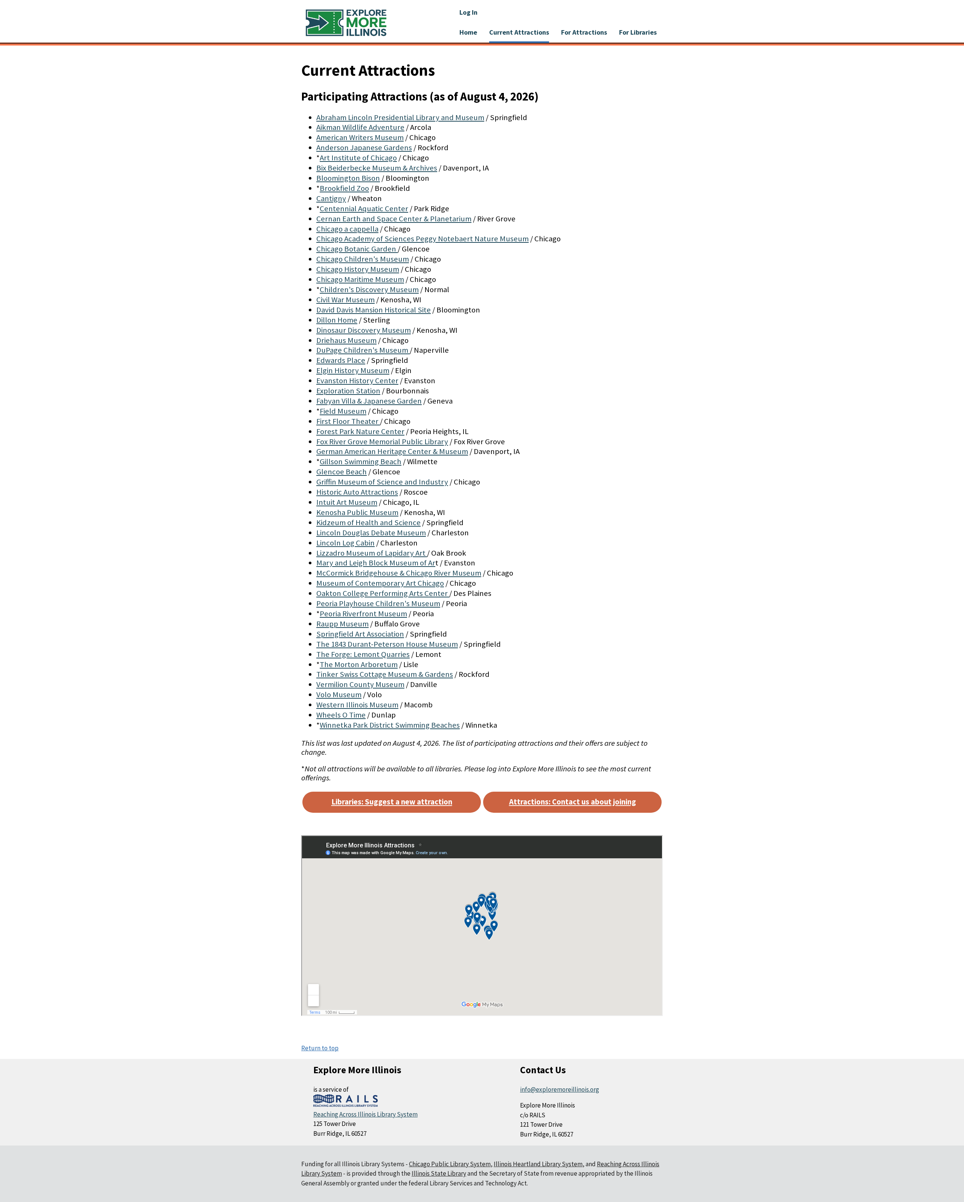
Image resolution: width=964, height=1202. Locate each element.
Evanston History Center (357, 380)
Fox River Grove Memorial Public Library (382, 441)
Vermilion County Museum (360, 684)
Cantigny (331, 198)
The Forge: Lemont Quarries (363, 654)
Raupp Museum (342, 624)
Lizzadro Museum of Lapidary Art (371, 553)
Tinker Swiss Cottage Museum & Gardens (384, 674)
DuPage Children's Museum (363, 350)
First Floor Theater (348, 421)
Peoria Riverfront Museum (363, 614)
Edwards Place (340, 360)
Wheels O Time (341, 715)
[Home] (346, 23)
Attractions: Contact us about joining (572, 802)
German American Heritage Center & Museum (392, 451)
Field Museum (343, 411)
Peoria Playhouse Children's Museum (378, 603)
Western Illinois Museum (357, 705)
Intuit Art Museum (346, 502)
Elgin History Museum (352, 370)
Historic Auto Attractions (357, 492)
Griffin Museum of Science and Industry (382, 482)
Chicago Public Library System (450, 1164)
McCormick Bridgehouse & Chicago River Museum (398, 573)
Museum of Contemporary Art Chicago (380, 583)
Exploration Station (348, 391)
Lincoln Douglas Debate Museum (371, 533)
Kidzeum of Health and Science (368, 522)
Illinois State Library (439, 1173)
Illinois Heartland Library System (538, 1164)
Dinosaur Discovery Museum (363, 330)
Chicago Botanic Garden (357, 249)
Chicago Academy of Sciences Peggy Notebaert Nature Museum (422, 239)
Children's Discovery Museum (369, 289)
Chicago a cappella (347, 229)
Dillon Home (336, 320)
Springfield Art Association (360, 634)
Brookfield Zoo (344, 188)
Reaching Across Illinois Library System (365, 1114)
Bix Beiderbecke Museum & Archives (376, 168)
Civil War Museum (345, 300)
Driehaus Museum (346, 340)
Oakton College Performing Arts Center (382, 593)
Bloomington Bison (348, 178)
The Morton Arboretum (359, 664)
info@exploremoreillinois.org (559, 1089)
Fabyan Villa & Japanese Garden (369, 401)
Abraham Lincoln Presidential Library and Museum (400, 117)
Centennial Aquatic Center (364, 208)
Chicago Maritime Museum (360, 279)
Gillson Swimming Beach (360, 461)
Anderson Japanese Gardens (364, 147)
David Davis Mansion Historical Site (373, 310)
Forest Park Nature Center (360, 431)
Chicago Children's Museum (362, 259)
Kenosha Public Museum (357, 512)
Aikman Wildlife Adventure (360, 127)
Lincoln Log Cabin (345, 543)
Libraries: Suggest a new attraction (391, 802)
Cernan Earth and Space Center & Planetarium (393, 219)
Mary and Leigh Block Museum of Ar (375, 563)
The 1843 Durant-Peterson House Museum (387, 644)
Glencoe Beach (341, 472)
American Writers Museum (360, 137)
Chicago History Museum (357, 269)
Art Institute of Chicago (358, 158)
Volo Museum (339, 694)
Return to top (320, 1048)
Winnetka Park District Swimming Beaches (390, 725)
